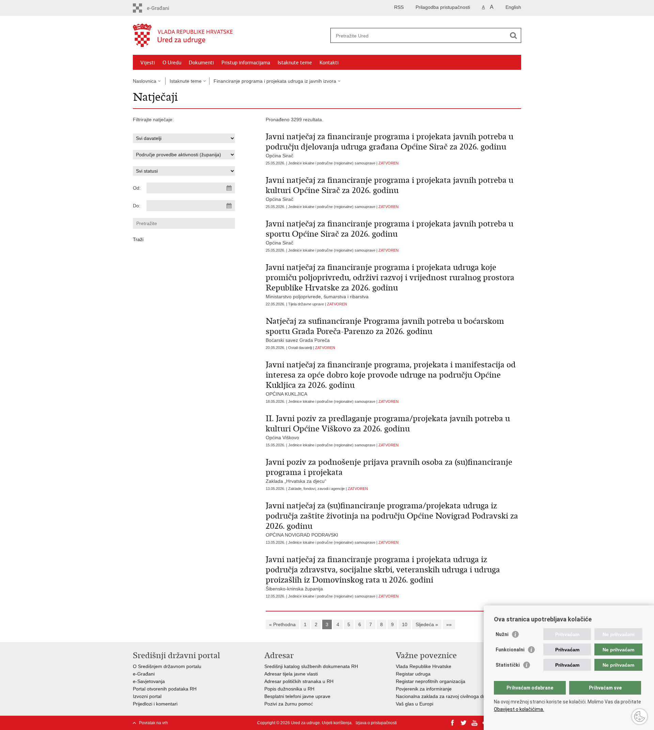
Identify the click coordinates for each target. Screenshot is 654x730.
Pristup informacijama (245, 63)
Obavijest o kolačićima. (519, 709)
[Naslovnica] (230, 35)
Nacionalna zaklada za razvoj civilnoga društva (446, 696)
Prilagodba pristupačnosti (443, 7)
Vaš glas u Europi (414, 704)
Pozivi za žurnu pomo (287, 704)
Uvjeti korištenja (337, 722)
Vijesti (147, 63)
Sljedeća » (427, 624)
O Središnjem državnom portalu (167, 666)
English (513, 7)
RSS (399, 7)
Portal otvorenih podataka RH (165, 689)
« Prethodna (282, 624)
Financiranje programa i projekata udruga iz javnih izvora (275, 81)
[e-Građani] (162, 8)
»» (449, 624)
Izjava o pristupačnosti (376, 722)
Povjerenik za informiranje (424, 689)
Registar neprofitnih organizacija (430, 681)
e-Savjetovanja (149, 681)
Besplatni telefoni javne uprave (297, 696)
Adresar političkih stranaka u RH (298, 681)
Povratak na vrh (153, 722)
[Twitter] (464, 723)
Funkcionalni (510, 649)
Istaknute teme (295, 63)
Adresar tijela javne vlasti (291, 674)
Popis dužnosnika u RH (289, 689)
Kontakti (329, 63)
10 (404, 624)
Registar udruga (413, 674)
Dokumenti (201, 63)
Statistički (508, 665)
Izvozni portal (147, 696)
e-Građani (144, 674)
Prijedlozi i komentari (155, 704)
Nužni (502, 634)
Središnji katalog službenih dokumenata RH (311, 666)
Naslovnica (144, 81)
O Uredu (171, 63)
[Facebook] (453, 723)
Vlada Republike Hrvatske (423, 666)
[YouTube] (474, 723)
